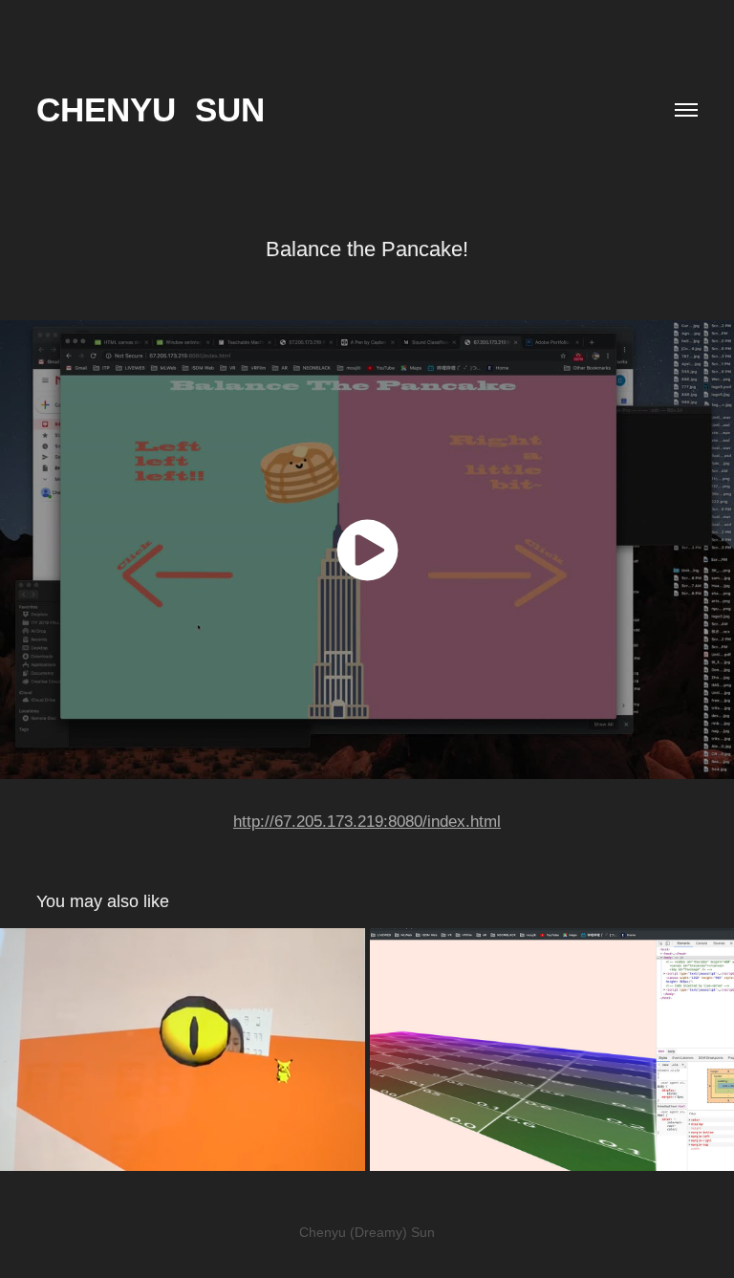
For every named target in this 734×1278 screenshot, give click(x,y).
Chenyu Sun (150, 109)
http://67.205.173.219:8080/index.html (367, 821)
